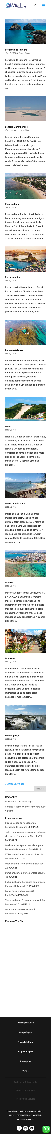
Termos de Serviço (25, 1098)
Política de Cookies (25, 1090)
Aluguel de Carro (25, 1042)
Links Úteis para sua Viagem (19, 801)
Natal (7, 426)
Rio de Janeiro (12, 277)
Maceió (9, 582)
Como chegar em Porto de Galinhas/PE (25, 873)
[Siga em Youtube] (31, 1128)
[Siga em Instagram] (25, 1128)
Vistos (25, 1071)
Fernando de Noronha (16, 49)
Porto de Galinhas (14, 350)
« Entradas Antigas (14, 784)
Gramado (10, 658)
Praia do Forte (12, 204)
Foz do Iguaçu (12, 735)
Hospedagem (25, 1032)
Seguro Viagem (25, 1051)
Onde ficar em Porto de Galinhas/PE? (24, 863)
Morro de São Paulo (15, 503)
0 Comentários (23, 53)
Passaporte (25, 1061)
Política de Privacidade (25, 1082)
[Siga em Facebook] (19, 1128)
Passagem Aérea (25, 1022)
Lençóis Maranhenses (16, 127)
